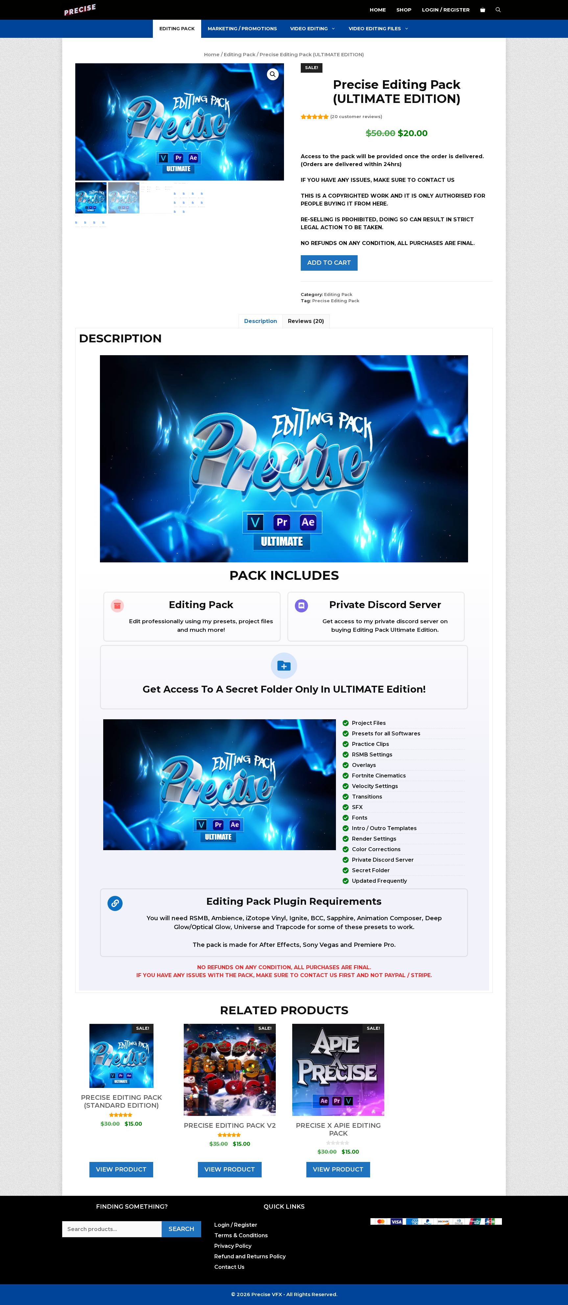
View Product (121, 1169)
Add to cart (329, 262)
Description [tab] (260, 321)
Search (181, 1229)
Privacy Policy (232, 1246)
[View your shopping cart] (482, 10)
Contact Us (229, 1267)
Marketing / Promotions (242, 29)
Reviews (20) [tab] (306, 321)
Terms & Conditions (241, 1235)
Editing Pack (177, 29)
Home (378, 10)
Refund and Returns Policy (250, 1256)
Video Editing (309, 29)
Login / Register (446, 10)
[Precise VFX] (80, 10)
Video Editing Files (375, 29)
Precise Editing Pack (335, 300)
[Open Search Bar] (498, 10)
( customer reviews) (356, 116)
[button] (273, 74)
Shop (404, 10)
